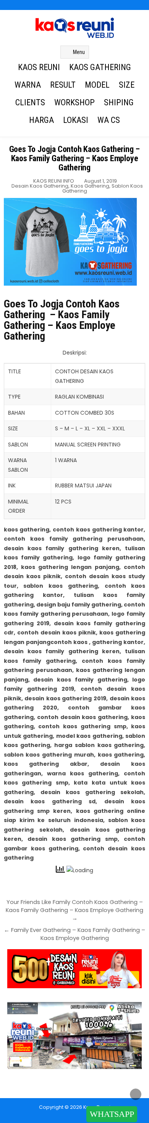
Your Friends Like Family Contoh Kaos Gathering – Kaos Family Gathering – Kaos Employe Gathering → (74, 910)
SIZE (126, 85)
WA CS (108, 120)
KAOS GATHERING (100, 67)
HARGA (41, 120)
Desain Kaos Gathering (39, 186)
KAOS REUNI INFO (53, 180)
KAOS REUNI (39, 67)
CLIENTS (30, 102)
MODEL (97, 85)
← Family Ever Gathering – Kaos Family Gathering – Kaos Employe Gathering (74, 934)
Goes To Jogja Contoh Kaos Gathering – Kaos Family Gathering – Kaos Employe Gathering (74, 158)
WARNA (28, 85)
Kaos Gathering (90, 186)
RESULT (63, 85)
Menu (79, 52)
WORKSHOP (74, 102)
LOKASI (75, 120)
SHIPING (119, 102)
